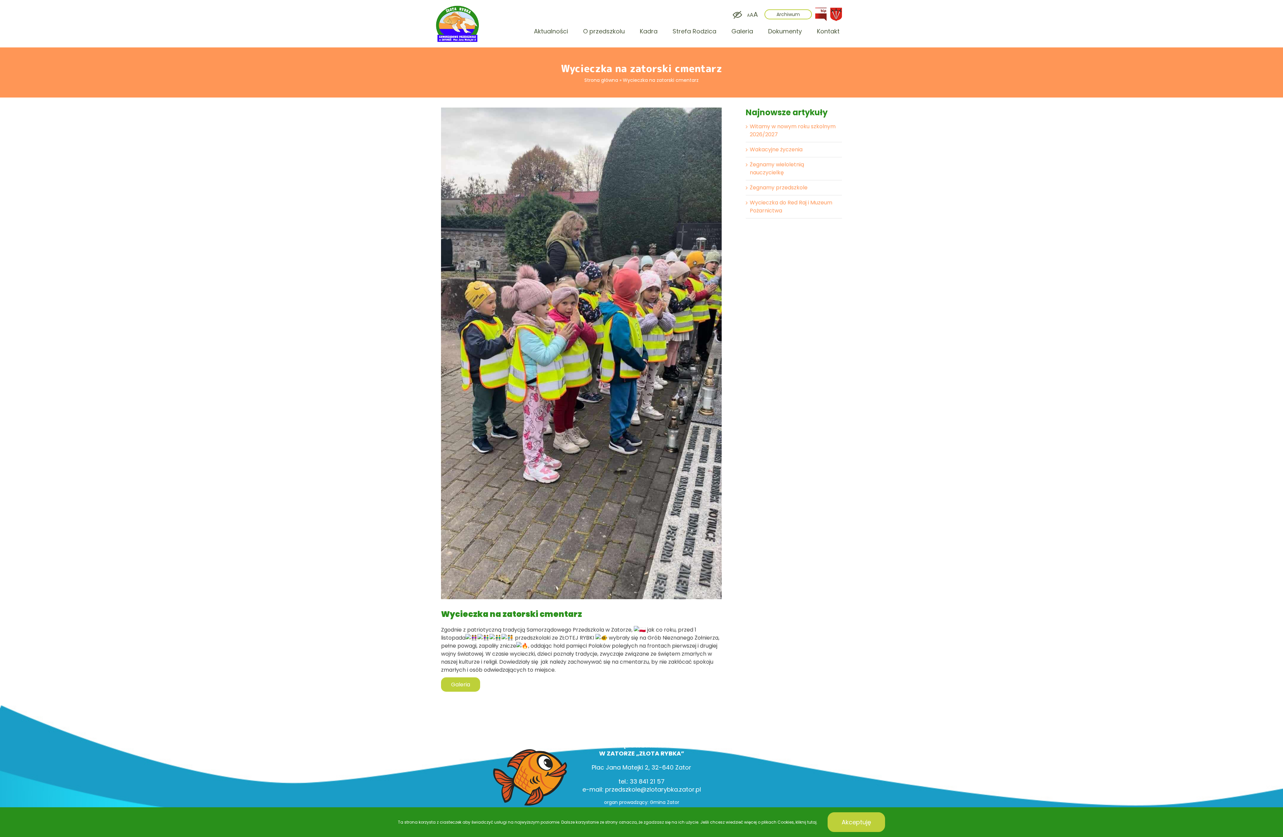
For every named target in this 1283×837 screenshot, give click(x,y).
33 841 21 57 (647, 781)
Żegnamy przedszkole (779, 187)
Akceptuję (856, 822)
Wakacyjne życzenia (776, 149)
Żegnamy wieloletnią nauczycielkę (777, 168)
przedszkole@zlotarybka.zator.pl (653, 789)
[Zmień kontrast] (735, 15)
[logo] (457, 7)
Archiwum (788, 14)
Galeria (460, 684)
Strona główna (601, 80)
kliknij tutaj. (807, 822)
